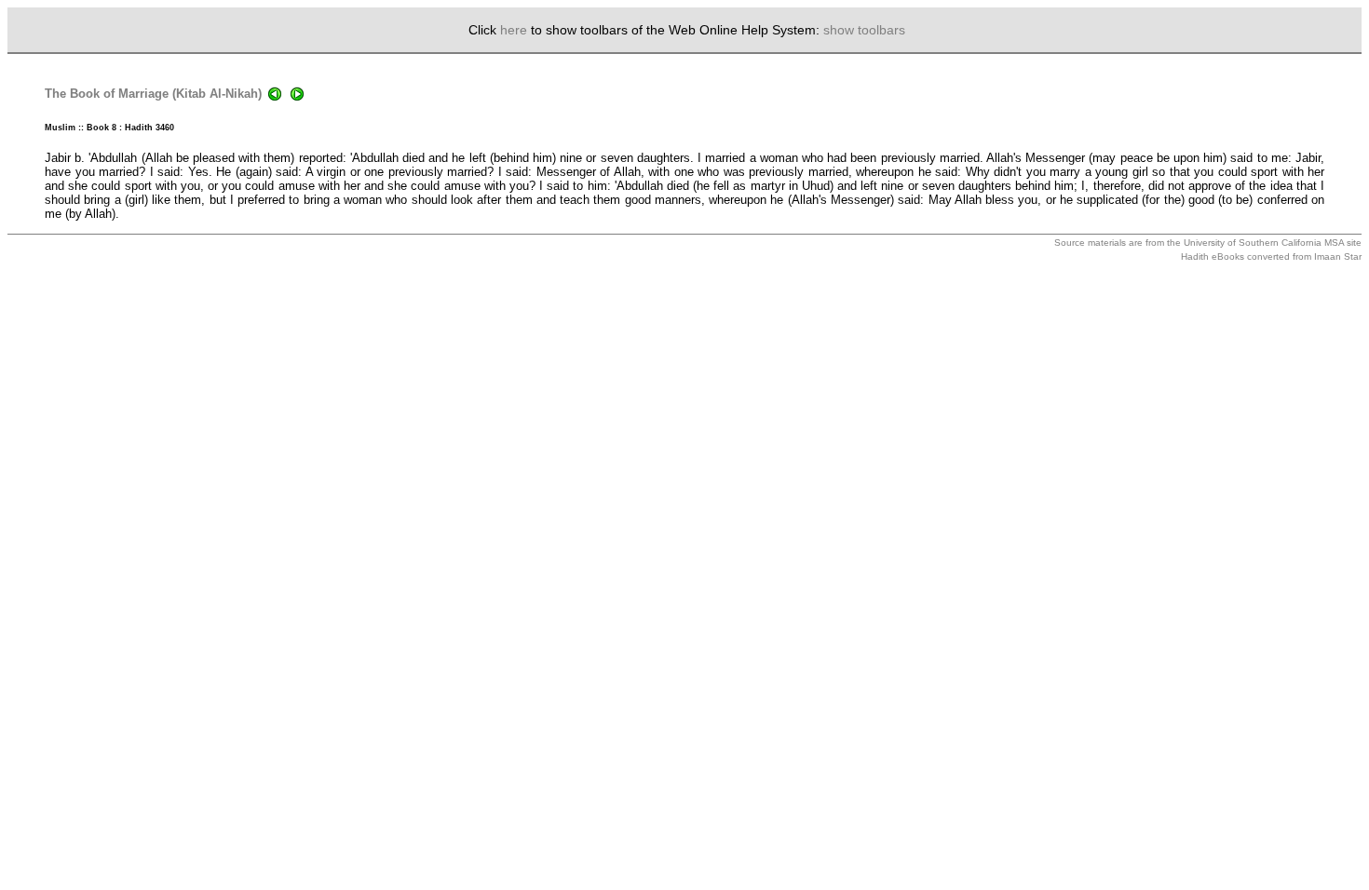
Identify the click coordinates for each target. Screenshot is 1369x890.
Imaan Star (1338, 256)
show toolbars (864, 29)
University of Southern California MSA (1264, 242)
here (513, 29)
